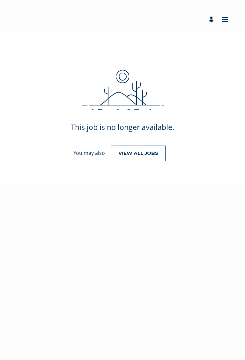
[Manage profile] (212, 19)
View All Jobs (138, 153)
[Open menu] (225, 19)
